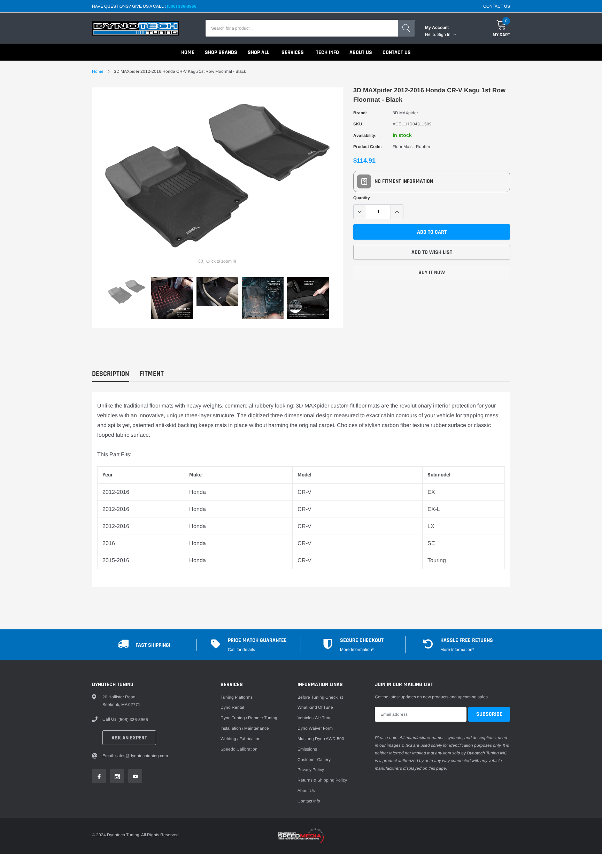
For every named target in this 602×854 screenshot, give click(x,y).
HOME (187, 52)
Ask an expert (129, 738)
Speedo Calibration (239, 749)
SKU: (358, 124)
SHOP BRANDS (221, 52)
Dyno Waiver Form (315, 728)
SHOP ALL (258, 52)
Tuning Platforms (237, 697)
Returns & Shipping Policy (322, 780)
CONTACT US (496, 6)
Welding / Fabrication (241, 738)
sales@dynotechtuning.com (141, 755)
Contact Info (309, 801)
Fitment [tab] (152, 374)
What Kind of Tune (315, 707)
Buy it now (431, 272)
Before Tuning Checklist (320, 697)
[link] (127, 292)
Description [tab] (110, 374)
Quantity (361, 197)
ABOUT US (360, 52)
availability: (365, 135)
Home (97, 71)
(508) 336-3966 (181, 6)
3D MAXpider (405, 112)
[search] (406, 28)
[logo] (135, 28)
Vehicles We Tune (315, 717)
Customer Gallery (314, 759)
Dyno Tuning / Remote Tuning (249, 717)
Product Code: (367, 146)
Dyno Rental (232, 707)
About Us (306, 790)
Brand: (360, 112)
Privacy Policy (311, 769)
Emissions (307, 749)
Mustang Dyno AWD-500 (321, 738)
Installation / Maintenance (245, 728)
